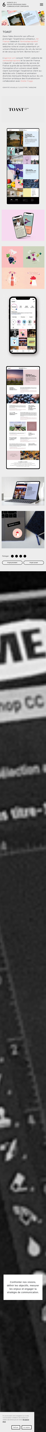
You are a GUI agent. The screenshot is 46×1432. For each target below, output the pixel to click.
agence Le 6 (10, 58)
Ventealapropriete (29, 41)
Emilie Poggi (27, 81)
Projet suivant (34, 562)
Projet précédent (12, 562)
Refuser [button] (16, 1427)
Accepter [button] (26, 1427)
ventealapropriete (11, 61)
